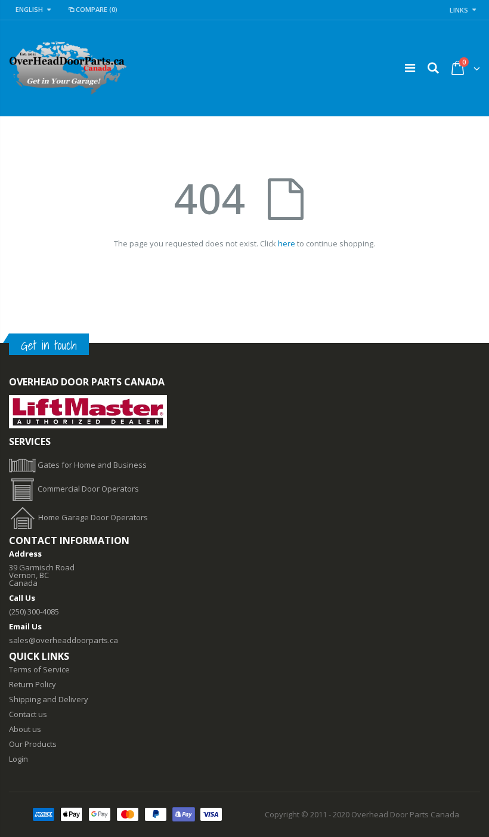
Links (459, 9)
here (286, 243)
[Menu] (410, 68)
